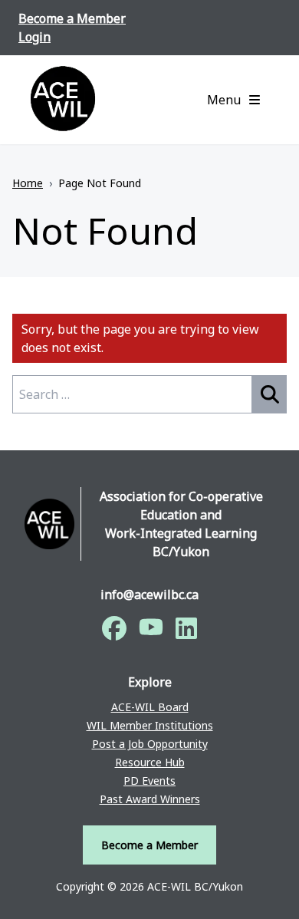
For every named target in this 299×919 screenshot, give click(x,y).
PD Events (149, 780)
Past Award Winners (150, 799)
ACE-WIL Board (150, 707)
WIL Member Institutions (150, 725)
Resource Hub (150, 762)
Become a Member (72, 18)
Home (27, 183)
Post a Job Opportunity (150, 743)
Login (34, 36)
